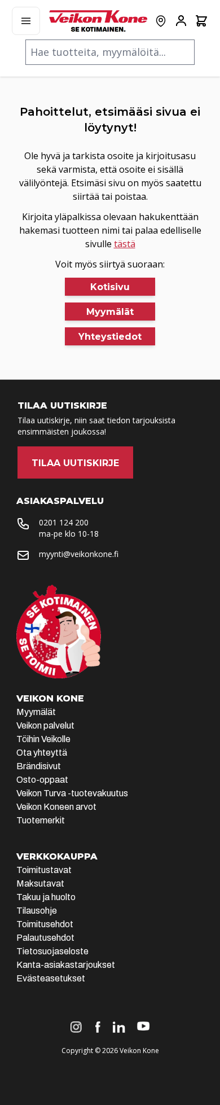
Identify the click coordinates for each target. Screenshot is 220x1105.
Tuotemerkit (40, 820)
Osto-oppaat (42, 779)
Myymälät (36, 712)
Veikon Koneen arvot (56, 807)
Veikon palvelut (45, 725)
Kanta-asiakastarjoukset (65, 965)
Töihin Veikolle (43, 739)
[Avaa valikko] (26, 21)
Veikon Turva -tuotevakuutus (72, 793)
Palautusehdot (45, 937)
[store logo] (98, 21)
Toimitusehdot (44, 924)
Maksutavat (40, 883)
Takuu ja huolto (46, 897)
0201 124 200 (64, 522)
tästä (124, 244)
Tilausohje (36, 910)
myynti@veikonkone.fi (78, 554)
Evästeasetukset (50, 978)
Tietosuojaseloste (52, 951)
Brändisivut (38, 766)
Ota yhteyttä (41, 752)
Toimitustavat (44, 870)
